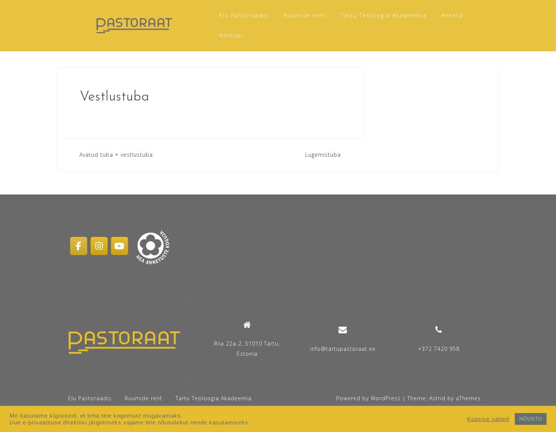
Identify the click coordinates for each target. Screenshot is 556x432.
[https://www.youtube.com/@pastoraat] (119, 246)
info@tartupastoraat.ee (343, 348)
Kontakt (231, 35)
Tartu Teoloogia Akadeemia (383, 15)
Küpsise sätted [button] (488, 419)
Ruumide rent (305, 15)
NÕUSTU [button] (530, 419)
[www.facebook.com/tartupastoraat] (78, 246)
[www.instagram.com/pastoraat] (99, 246)
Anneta (452, 15)
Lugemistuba (323, 154)
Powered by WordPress (368, 398)
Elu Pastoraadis (244, 15)
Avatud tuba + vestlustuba (116, 154)
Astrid (437, 398)
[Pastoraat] (124, 342)
